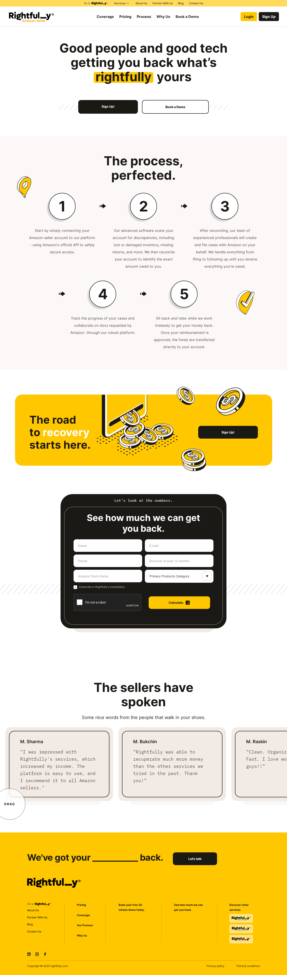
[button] (122, 3)
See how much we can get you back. (188, 907)
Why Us (82, 935)
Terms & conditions (248, 966)
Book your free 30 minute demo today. (132, 907)
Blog (30, 924)
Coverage (83, 915)
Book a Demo (187, 16)
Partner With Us (37, 917)
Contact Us (34, 931)
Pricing (81, 905)
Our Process (85, 925)
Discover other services (239, 907)
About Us (33, 910)
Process (144, 16)
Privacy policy (215, 966)
